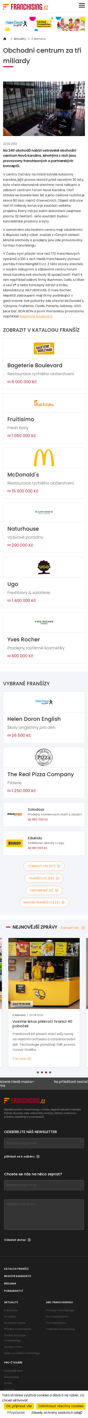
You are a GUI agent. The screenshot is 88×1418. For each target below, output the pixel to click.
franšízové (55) (41, 878)
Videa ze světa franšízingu (22, 1353)
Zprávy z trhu (13, 1347)
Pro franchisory (56, 1323)
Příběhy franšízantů (17, 1329)
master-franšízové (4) (42, 902)
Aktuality (20, 39)
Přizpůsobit (16, 1412)
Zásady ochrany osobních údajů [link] (56, 1412)
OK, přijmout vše (19, 1406)
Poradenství (13, 1291)
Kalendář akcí (13, 1371)
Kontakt (9, 1389)
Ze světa (10, 1317)
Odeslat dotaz (15, 1240)
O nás (8, 1383)
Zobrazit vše (69, 928)
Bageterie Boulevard (35, 316)
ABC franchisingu (59, 1302)
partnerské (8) (41, 890)
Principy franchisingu (60, 1310)
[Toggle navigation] (82, 5)
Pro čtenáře (13, 1362)
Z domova (38, 39)
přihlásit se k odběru (19, 1156)
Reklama (10, 1283)
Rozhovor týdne (14, 1323)
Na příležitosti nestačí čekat (63, 1082)
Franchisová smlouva (60, 1329)
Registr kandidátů (17, 1276)
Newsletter (11, 1377)
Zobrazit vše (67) (41, 866)
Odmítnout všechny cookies (60, 1406)
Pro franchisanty (57, 1317)
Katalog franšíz (16, 1269)
